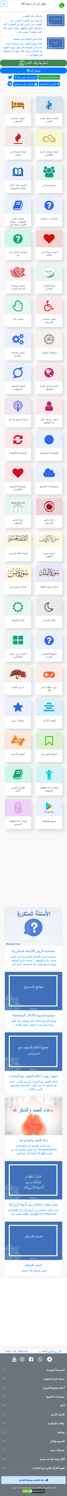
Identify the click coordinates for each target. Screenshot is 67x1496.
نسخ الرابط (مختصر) (49, 77)
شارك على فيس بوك (26, 77)
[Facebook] (32, 1359)
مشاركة (35, 70)
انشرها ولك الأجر (36, 63)
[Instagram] (23, 1359)
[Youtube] (15, 1359)
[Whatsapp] (41, 1359)
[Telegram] (50, 1359)
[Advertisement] (33, 866)
